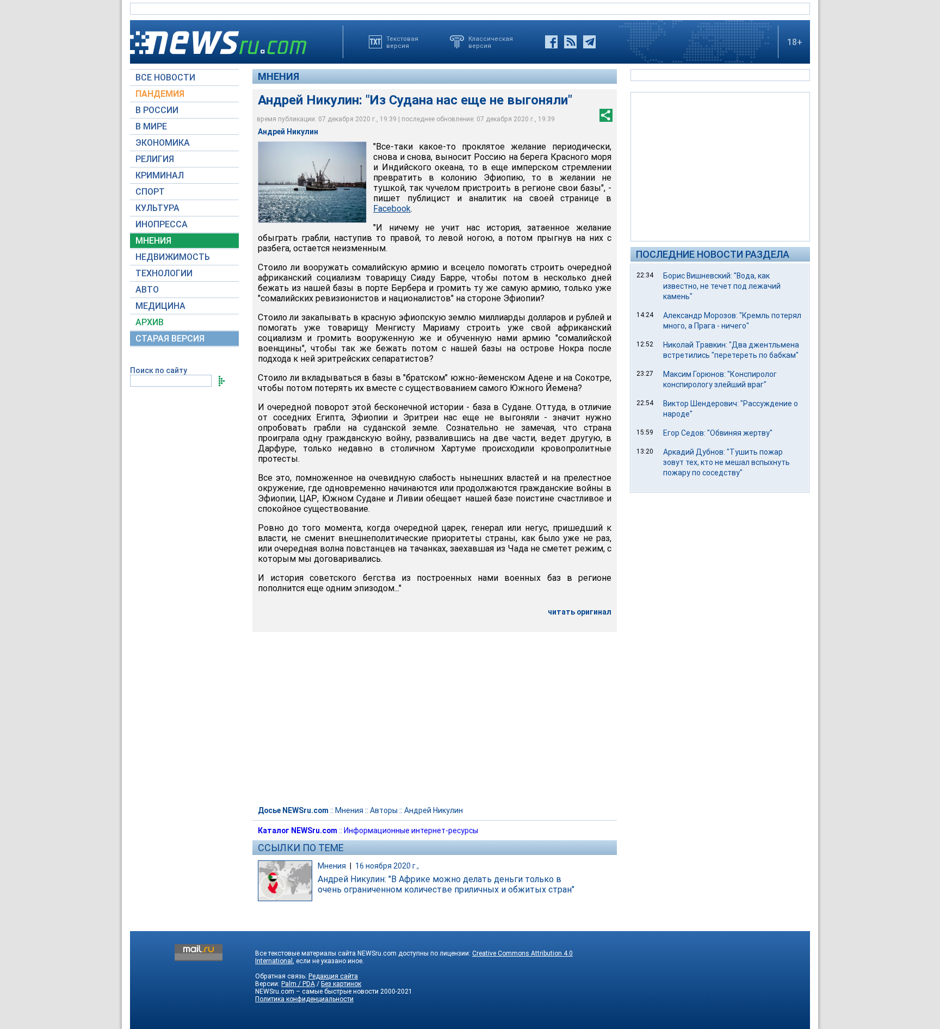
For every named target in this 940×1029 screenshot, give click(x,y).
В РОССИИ (156, 110)
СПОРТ (150, 192)
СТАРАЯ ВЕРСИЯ (170, 338)
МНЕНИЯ (153, 240)
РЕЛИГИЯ (154, 159)
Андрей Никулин (433, 810)
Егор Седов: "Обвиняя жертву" (717, 433)
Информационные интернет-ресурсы (411, 830)
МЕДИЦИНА (160, 306)
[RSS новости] (570, 41)
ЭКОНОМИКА (162, 143)
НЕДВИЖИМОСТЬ (172, 257)
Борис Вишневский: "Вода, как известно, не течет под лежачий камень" (722, 286)
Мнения (278, 76)
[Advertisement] (720, 166)
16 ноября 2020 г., (387, 865)
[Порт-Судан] (312, 182)
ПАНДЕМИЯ (159, 94)
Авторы (384, 810)
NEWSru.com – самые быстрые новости (317, 991)
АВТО (147, 289)
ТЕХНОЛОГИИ (164, 273)
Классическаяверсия (490, 41)
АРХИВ (149, 322)
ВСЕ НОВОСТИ (165, 77)
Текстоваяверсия (402, 41)
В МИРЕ (151, 126)
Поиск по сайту (158, 370)
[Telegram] (589, 41)
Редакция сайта (333, 976)
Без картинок (341, 984)
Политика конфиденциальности (304, 999)
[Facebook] (551, 41)
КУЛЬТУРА (157, 208)
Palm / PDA (298, 984)
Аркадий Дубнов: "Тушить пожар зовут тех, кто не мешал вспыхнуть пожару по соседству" (726, 462)
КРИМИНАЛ (159, 175)
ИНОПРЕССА (161, 224)
